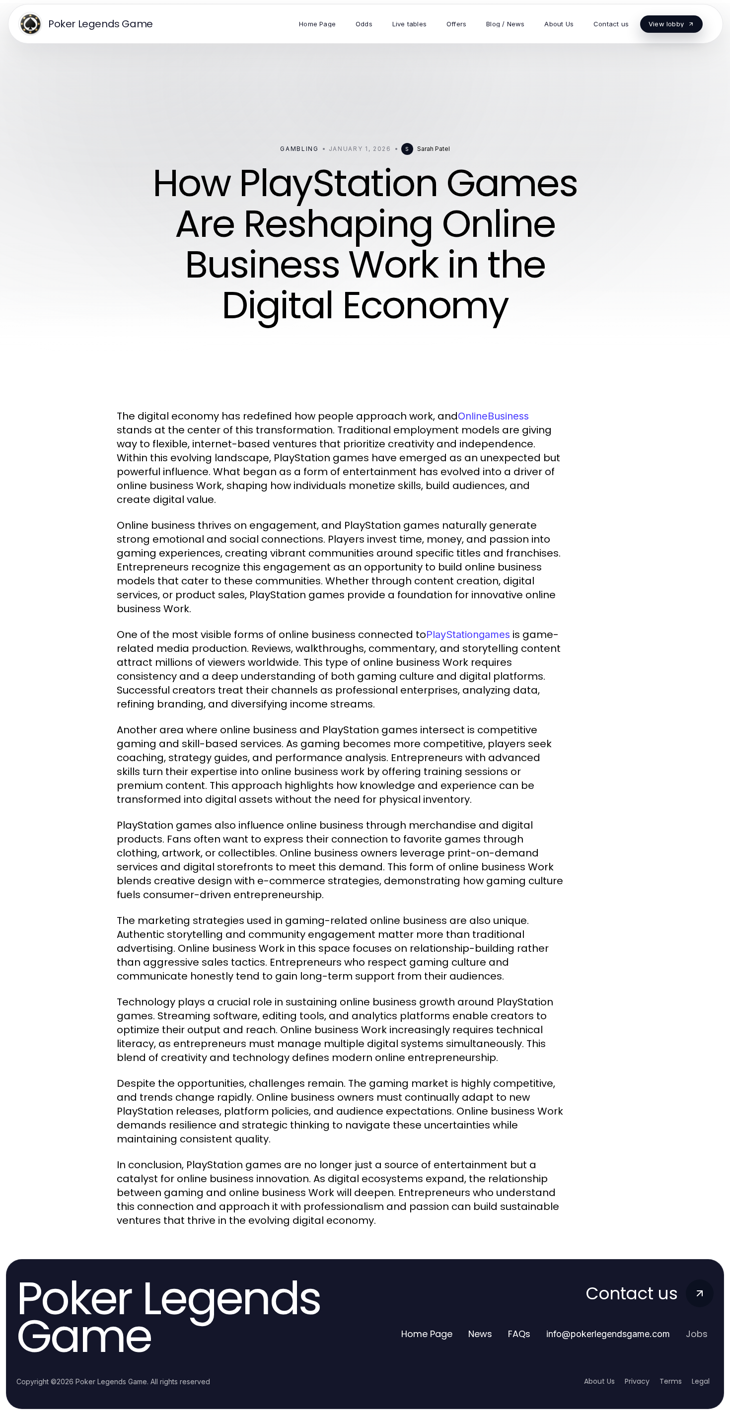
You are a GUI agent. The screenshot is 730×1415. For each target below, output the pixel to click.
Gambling (299, 148)
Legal (701, 1381)
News (480, 1334)
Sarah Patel (433, 148)
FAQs (519, 1334)
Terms (670, 1381)
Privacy (637, 1381)
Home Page (426, 1334)
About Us (599, 1381)
